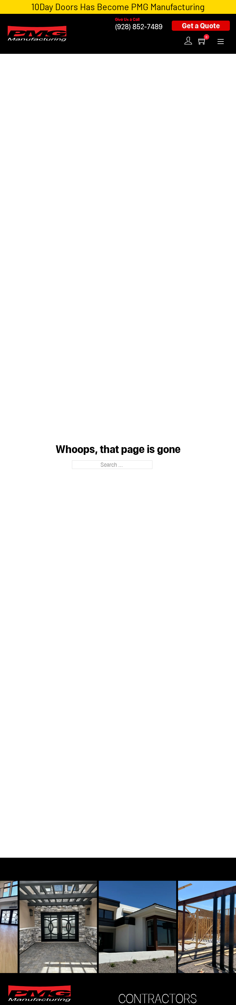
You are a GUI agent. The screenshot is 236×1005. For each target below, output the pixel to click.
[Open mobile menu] (221, 41)
